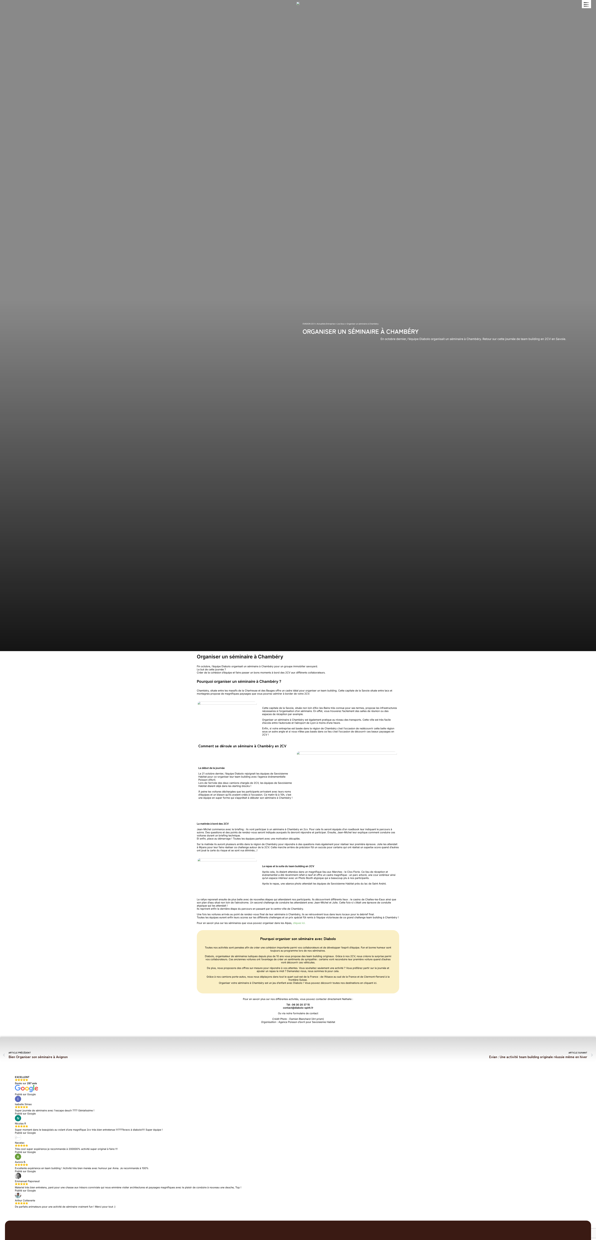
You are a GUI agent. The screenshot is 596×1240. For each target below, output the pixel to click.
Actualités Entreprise (326, 324)
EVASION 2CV (309, 324)
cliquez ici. (299, 923)
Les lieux (341, 324)
